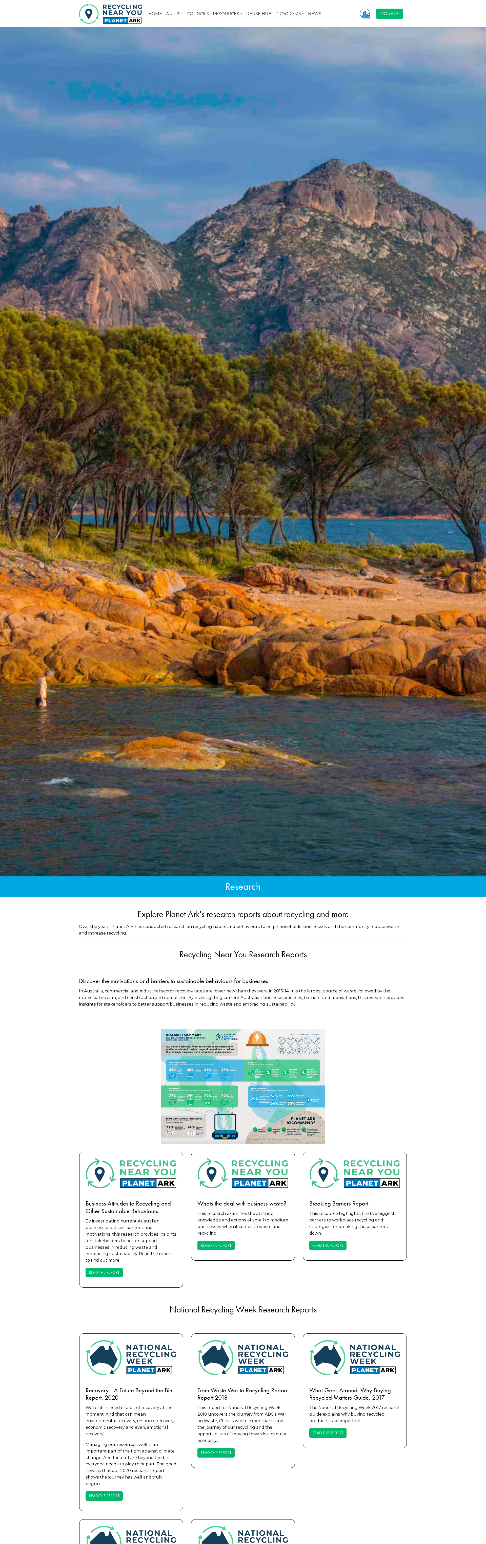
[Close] (304, 731)
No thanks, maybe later (243, 812)
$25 (194, 789)
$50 (226, 789)
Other (292, 789)
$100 (259, 789)
